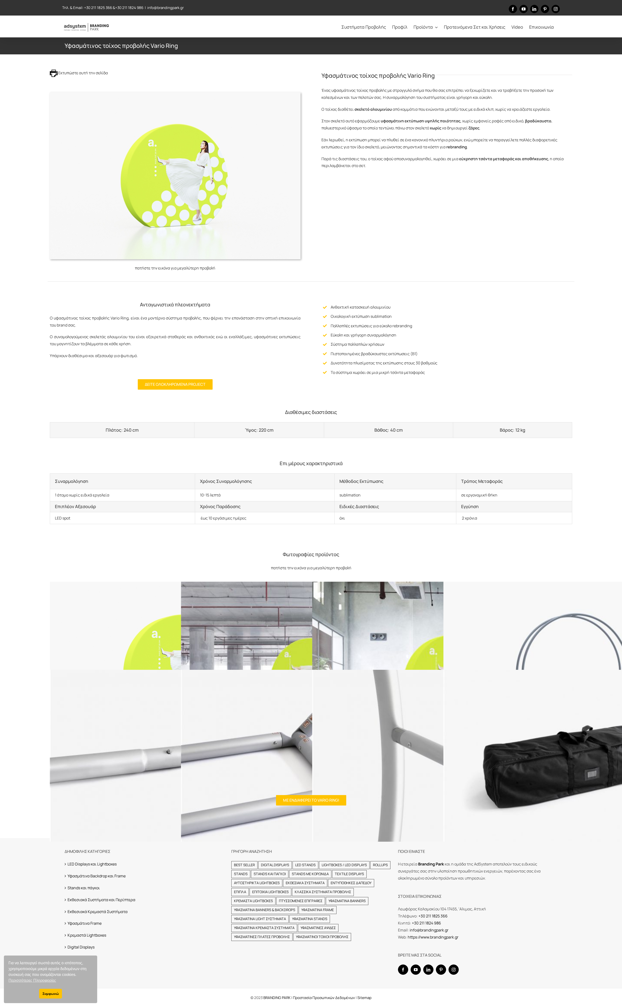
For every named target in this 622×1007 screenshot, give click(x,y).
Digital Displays (81, 947)
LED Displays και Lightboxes (92, 864)
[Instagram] (454, 970)
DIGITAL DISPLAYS (275, 865)
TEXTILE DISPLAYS (349, 874)
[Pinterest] (441, 970)
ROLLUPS (380, 865)
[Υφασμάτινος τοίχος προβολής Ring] (175, 94)
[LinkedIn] (428, 970)
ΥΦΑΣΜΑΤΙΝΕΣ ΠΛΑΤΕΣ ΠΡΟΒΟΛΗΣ (262, 936)
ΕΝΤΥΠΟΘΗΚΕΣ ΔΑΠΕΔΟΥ (351, 883)
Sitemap (364, 997)
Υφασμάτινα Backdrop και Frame (97, 876)
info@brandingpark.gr (165, 7)
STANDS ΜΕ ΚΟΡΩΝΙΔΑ (310, 874)
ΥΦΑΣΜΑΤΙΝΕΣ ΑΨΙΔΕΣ (318, 927)
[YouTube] (416, 970)
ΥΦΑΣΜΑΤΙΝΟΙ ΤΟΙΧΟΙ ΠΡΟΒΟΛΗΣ (322, 936)
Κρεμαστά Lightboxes (87, 935)
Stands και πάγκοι (84, 887)
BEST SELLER (244, 865)
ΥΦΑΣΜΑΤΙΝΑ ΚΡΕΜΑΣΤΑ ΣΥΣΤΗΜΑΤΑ (264, 927)
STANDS (241, 874)
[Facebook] (403, 970)
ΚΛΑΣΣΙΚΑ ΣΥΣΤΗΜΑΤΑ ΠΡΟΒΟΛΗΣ (323, 892)
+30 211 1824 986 (129, 7)
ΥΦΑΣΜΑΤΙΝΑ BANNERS (347, 900)
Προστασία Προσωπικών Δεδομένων (324, 997)
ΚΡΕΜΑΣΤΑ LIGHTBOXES (253, 900)
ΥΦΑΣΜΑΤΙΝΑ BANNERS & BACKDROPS (264, 909)
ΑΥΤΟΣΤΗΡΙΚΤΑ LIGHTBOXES (257, 883)
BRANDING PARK (277, 997)
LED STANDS (305, 865)
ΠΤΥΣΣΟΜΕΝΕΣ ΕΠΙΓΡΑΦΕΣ (300, 900)
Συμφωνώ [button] (51, 994)
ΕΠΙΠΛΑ (240, 892)
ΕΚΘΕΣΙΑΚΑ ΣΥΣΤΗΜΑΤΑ (305, 883)
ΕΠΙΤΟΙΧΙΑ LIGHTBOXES (270, 892)
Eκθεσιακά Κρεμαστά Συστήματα (98, 911)
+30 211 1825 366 (98, 7)
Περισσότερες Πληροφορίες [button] (32, 980)
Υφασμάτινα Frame (85, 923)
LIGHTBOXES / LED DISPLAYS (344, 865)
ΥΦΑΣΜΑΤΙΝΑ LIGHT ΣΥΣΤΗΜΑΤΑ (260, 918)
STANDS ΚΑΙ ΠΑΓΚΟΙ (270, 874)
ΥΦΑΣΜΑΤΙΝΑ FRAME (317, 909)
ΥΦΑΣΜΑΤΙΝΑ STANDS (309, 918)
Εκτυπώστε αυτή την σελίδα (83, 73)
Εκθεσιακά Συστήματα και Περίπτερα (101, 899)
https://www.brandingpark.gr (433, 937)
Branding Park (431, 864)
